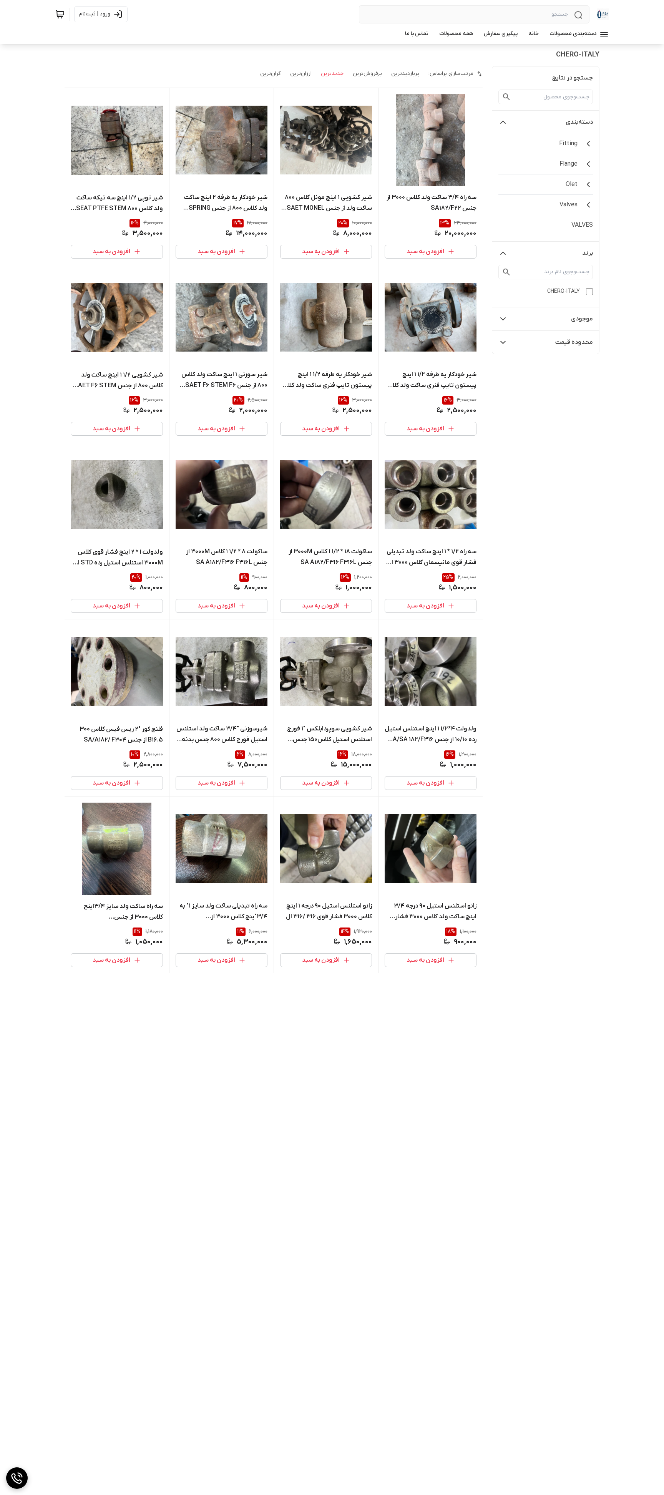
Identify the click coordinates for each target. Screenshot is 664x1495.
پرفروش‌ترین (367, 73)
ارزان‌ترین (301, 73)
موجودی (582, 319)
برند (587, 253)
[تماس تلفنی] (17, 1478)
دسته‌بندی (579, 122)
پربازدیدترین (405, 73)
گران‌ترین (270, 73)
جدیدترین (332, 73)
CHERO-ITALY (563, 291)
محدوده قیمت (574, 342)
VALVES (582, 225)
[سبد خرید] (60, 14)
